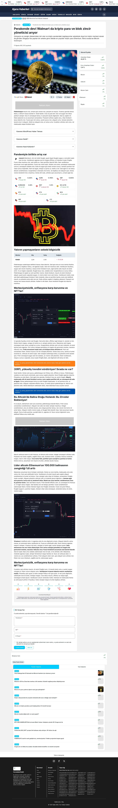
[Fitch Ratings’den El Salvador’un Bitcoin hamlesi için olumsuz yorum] (59, 673)
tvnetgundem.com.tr (82, 774)
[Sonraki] (2, 4)
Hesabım (39, 772)
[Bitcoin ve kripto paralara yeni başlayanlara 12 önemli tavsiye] (59, 705)
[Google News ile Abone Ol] (19, 97)
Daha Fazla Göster (18, 662)
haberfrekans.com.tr (82, 786)
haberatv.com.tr (90, 786)
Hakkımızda (39, 776)
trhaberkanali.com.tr (91, 777)
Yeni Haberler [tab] (82, 667)
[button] (96, 9)
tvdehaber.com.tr (81, 775)
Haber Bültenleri (51, 785)
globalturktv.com (81, 794)
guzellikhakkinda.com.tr (63, 794)
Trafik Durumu (51, 793)
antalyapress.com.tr (72, 795)
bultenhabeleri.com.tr (91, 789)
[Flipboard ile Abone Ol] (28, 97)
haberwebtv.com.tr (90, 784)
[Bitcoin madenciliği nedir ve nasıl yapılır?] (59, 714)
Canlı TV (50, 774)
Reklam (38, 785)
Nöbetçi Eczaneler (52, 770)
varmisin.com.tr (90, 794)
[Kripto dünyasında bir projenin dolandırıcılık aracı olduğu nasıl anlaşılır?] (59, 697)
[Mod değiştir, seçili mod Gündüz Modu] (104, 14)
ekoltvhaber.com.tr (72, 789)
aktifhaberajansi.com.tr (63, 792)
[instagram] (54, 761)
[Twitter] (64, 761)
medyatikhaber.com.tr (63, 781)
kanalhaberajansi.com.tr (82, 783)
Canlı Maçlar (50, 772)
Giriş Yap (29, 647)
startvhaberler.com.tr (82, 778)
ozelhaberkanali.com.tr (73, 780)
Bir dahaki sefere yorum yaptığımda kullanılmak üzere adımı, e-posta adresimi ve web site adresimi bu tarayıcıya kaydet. (44, 643)
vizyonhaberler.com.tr (73, 772)
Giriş (38, 770)
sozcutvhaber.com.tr (91, 778)
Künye (38, 780)
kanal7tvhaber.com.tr (63, 784)
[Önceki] (2, 1)
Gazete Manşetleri (52, 782)
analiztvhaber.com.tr (91, 791)
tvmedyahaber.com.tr (91, 774)
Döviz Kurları (50, 780)
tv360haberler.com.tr (73, 777)
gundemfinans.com (72, 786)
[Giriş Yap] (100, 9)
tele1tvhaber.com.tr (72, 778)
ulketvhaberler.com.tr (73, 774)
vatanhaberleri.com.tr (82, 772)
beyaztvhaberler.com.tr (73, 791)
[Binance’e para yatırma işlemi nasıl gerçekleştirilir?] (59, 689)
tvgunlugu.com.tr (72, 775)
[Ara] (92, 9)
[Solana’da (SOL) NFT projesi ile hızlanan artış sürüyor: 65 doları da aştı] (59, 730)
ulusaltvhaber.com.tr (91, 772)
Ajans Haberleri (20, 9)
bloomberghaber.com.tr (63, 791)
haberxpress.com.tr (81, 784)
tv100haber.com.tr (81, 777)
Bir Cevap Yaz (19, 610)
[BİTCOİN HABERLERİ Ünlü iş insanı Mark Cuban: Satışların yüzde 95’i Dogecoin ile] (59, 722)
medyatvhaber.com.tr (91, 780)
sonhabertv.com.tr (62, 780)
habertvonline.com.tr (63, 786)
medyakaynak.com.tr (73, 781)
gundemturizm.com (63, 795)
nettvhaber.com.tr (81, 780)
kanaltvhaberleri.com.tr (73, 783)
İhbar (38, 778)
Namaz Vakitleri (51, 789)
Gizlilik (38, 782)
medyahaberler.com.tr (82, 781)
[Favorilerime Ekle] (73, 97)
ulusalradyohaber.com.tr (63, 774)
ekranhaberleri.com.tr (63, 789)
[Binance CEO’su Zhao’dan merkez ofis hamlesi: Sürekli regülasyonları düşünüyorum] (59, 681)
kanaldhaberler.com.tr (91, 783)
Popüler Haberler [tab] (36, 667)
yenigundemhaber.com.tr (63, 772)
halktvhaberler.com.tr (73, 784)
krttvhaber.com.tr (90, 781)
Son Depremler (51, 791)
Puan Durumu (51, 776)
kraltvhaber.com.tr (62, 783)
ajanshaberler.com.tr (72, 792)
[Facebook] (59, 761)
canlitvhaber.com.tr (81, 789)
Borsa (49, 778)
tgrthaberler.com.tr (62, 778)
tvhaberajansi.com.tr (63, 775)
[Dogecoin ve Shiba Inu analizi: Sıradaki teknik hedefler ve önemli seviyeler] (59, 746)
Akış (38, 774)
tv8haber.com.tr (62, 777)
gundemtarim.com (72, 794)
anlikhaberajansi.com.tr (82, 791)
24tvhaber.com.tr (81, 792)
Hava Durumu (51, 787)
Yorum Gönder (19, 647)
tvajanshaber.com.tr (91, 775)
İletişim (38, 787)
